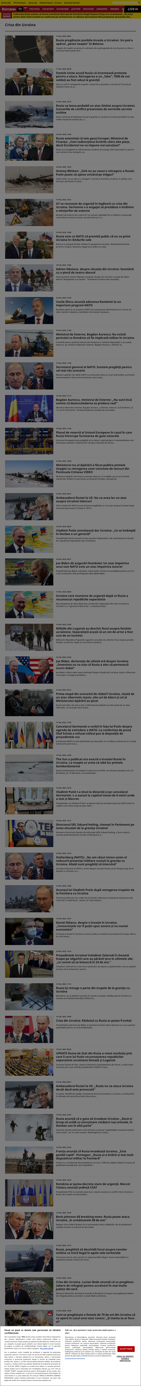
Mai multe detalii (46, 1348)
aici (49, 1369)
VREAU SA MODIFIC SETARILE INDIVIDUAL (125, 1358)
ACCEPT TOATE (126, 1349)
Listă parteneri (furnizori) (75, 1358)
